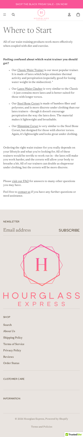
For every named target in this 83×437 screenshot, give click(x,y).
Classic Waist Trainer (30, 70)
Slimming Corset (27, 126)
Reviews (8, 357)
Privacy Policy (12, 350)
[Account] (69, 14)
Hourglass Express (34, 419)
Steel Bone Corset (28, 103)
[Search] (13, 14)
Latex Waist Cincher (30, 89)
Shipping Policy (13, 337)
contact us (24, 192)
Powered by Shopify (56, 419)
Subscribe (69, 230)
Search (7, 325)
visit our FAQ (20, 181)
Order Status (11, 363)
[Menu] (4, 14)
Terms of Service (13, 344)
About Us (9, 331)
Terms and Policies (41, 427)
